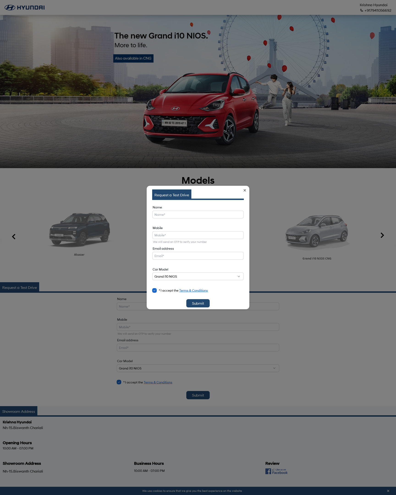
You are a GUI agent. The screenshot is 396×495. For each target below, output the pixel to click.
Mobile (158, 228)
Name (157, 207)
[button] (244, 190)
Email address (163, 248)
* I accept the (183, 290)
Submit (198, 303)
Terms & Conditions (193, 290)
